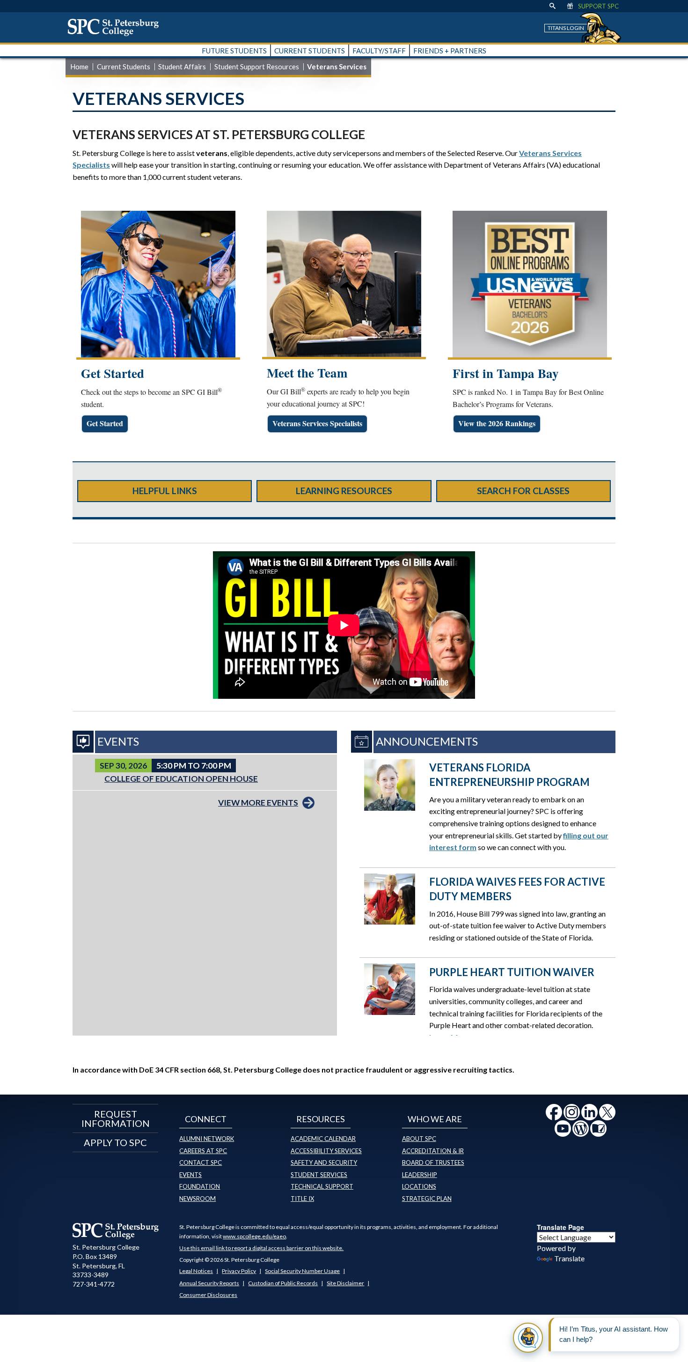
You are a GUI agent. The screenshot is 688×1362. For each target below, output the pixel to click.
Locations (419, 1186)
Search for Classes (523, 490)
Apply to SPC (115, 1142)
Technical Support (322, 1186)
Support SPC (598, 6)
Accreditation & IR (433, 1151)
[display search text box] (553, 6)
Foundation (199, 1186)
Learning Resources (344, 490)
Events (190, 1174)
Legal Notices (196, 1270)
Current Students (123, 66)
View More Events (258, 802)
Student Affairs (182, 66)
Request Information (115, 1118)
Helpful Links (164, 490)
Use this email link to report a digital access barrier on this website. (261, 1247)
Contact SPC (200, 1162)
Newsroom (197, 1198)
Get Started (105, 423)
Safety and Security (324, 1162)
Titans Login (566, 27)
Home (79, 66)
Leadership (419, 1174)
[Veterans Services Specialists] (344, 284)
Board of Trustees (433, 1162)
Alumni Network (206, 1138)
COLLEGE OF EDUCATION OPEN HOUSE (181, 779)
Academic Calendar (323, 1138)
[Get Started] (158, 284)
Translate (569, 1258)
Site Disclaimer (345, 1283)
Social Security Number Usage (302, 1270)
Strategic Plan (427, 1198)
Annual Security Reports (209, 1283)
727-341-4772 (94, 1284)
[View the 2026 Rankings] (530, 284)
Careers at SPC (203, 1151)
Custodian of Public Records (283, 1283)
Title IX (302, 1198)
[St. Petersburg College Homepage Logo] (116, 1230)
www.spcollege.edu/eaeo (254, 1236)
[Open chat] (528, 1338)
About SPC (419, 1138)
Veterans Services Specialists (317, 423)
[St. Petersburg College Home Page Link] (116, 27)
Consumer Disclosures (208, 1294)
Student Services (319, 1174)
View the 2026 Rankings (496, 423)
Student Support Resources (256, 66)
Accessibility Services (326, 1151)
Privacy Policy (239, 1270)
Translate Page (560, 1227)
